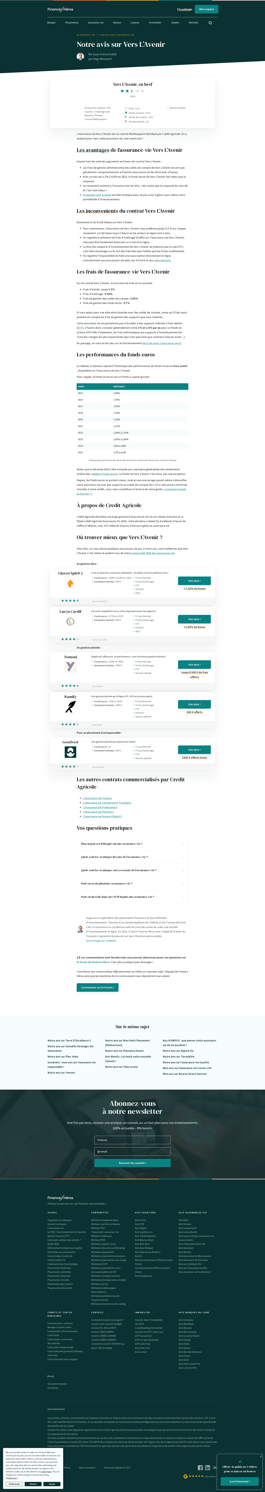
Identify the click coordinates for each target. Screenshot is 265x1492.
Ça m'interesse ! (240, 1481)
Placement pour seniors (60, 1283)
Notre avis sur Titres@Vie (178, 1056)
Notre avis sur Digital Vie (178, 1050)
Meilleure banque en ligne (105, 1220)
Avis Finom (184, 1355)
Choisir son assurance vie (117, 35)
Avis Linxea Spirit (188, 1227)
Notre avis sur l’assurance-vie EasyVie (186, 1062)
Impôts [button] (175, 22)
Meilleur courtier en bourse (105, 1224)
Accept (52, 1484)
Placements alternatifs (60, 1287)
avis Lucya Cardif (99, 639)
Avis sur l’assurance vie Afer (193, 1267)
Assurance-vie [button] (96, 22)
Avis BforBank (186, 1323)
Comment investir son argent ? (107, 1319)
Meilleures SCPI (99, 1263)
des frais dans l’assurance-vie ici (161, 343)
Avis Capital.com (144, 1231)
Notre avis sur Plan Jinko (63, 1056)
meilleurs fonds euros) (104, 474)
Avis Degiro (141, 1227)
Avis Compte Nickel (189, 1335)
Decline (33, 1484)
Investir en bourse (57, 1224)
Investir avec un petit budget (106, 1323)
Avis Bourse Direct (144, 1239)
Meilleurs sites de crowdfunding (108, 1247)
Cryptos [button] (135, 22)
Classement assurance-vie (105, 1231)
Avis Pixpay (185, 1339)
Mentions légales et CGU (117, 1467)
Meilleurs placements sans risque (108, 1259)
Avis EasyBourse (143, 1275)
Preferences (14, 1484)
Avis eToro (140, 1220)
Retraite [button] (193, 22)
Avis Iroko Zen (142, 1347)
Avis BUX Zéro (142, 1243)
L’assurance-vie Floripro (97, 798)
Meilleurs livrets (99, 1283)
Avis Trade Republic (145, 1235)
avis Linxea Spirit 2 (100, 601)
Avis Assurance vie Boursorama (195, 1255)
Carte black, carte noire (60, 1339)
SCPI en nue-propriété (147, 1339)
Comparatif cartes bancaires (63, 1331)
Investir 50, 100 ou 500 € (103, 1327)
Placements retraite (58, 1279)
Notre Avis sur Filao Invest (121, 1067)
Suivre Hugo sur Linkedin (101, 940)
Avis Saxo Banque (144, 1247)
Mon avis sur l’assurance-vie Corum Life (187, 1068)
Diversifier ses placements (61, 1252)
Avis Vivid (183, 1359)
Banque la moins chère (59, 1327)
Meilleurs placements (102, 1252)
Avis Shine (184, 1343)
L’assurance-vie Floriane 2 (98, 811)
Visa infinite (54, 1343)
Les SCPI (139, 1323)
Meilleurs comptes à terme (105, 1275)
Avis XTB (139, 1224)
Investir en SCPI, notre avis (149, 1331)
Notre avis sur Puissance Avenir (124, 1050)
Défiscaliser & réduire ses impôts (65, 1247)
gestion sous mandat (98, 195)
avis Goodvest (98, 767)
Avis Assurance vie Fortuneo (193, 1259)
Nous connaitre (87, 1467)
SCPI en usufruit (143, 1335)
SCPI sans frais (142, 1343)
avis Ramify (97, 725)
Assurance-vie (86, 35)
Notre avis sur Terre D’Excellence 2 (69, 1040)
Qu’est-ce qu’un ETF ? (59, 1235)
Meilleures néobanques (103, 1287)
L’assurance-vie (56, 1227)
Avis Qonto (184, 1347)
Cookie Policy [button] (46, 1471)
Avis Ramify (185, 1252)
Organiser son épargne (60, 1220)
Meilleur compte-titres (103, 1243)
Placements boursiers (59, 1275)
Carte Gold (53, 1335)
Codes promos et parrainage (63, 1263)
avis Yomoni (97, 686)
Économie (53, 1387)
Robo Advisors (99, 1291)
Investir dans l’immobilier (149, 1319)
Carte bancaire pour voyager (63, 1359)
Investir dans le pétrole (60, 1255)
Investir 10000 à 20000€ (103, 1335)
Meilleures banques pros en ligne (108, 1279)
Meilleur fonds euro (101, 1235)
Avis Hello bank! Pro (189, 1363)
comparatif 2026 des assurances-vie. (153, 553)
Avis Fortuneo (186, 1319)
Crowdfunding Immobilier (149, 1327)
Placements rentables (59, 1271)
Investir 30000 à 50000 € (103, 1339)
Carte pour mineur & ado (60, 1347)
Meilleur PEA (98, 1227)
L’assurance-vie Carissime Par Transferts (107, 802)
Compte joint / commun (60, 1323)
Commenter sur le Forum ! (97, 987)
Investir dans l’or (56, 1259)
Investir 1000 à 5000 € (102, 1331)
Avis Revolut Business (190, 1351)
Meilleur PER (98, 1239)
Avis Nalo (183, 1220)
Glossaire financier (57, 1383)
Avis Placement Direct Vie (192, 1243)
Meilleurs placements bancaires (108, 1255)
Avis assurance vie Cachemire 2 (195, 1271)
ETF (80, 327)
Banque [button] (51, 22)
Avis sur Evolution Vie (190, 1263)
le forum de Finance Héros (93, 962)
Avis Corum (141, 1351)
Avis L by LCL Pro (187, 1367)
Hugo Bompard (102, 59)
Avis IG (138, 1255)
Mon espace (206, 9)
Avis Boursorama (187, 1331)
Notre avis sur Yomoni (61, 1072)
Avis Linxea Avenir (188, 1231)
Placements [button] (72, 22)
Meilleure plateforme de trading (108, 1303)
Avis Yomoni (185, 1224)
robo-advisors (162, 260)
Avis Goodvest (186, 1247)
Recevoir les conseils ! (132, 1163)
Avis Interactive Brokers (147, 1252)
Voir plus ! (194, 580)
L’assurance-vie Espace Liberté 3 (102, 816)
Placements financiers (59, 1267)
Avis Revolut (185, 1327)
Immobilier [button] (155, 22)
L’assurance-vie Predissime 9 (100, 807)
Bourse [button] (117, 22)
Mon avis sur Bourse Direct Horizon (185, 1074)
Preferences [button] (11, 1478)
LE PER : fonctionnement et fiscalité (67, 1231)
